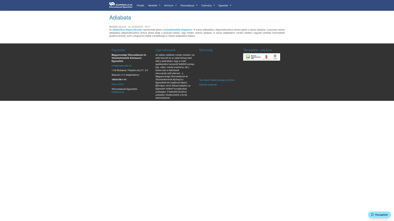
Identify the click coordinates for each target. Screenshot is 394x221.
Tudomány (205, 5)
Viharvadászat (186, 5)
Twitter (213, 79)
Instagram (223, 79)
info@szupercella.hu (121, 65)
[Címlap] (122, 4)
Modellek (151, 5)
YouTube (203, 79)
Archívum (167, 5)
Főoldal (140, 5)
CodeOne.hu (118, 91)
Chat (232, 79)
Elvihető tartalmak (208, 84)
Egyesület (222, 5)
